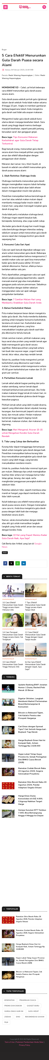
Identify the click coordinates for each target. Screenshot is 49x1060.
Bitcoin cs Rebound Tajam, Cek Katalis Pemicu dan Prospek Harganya (30, 715)
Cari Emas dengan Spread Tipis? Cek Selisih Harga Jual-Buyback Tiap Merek (32, 729)
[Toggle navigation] (5, 7)
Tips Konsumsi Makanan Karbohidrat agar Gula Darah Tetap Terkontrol (20, 140)
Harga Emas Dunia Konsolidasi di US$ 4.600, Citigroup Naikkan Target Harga (30, 800)
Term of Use (9, 1042)
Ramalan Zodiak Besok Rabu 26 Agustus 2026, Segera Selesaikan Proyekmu (32, 771)
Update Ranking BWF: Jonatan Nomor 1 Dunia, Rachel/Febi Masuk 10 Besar (32, 687)
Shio (18, 1017)
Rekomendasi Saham (34, 1017)
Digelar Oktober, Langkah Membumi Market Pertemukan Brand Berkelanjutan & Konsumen (32, 702)
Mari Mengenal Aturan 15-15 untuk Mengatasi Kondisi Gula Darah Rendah (22, 433)
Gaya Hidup (33, 1011)
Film (6, 1022)
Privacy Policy (24, 1045)
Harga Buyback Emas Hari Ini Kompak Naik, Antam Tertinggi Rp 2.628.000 (31, 743)
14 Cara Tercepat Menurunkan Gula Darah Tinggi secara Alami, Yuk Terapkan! (12, 636)
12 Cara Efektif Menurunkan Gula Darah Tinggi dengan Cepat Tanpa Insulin (35, 636)
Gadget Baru (33, 1006)
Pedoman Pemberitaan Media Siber (29, 1042)
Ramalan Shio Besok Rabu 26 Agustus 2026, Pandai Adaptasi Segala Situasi (32, 785)
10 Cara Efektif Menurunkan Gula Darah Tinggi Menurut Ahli (12, 664)
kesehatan (9, 1000)
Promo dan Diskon (13, 1006)
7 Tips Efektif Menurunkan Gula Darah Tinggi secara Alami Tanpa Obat (35, 606)
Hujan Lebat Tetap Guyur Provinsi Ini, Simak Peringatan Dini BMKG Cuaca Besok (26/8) (32, 758)
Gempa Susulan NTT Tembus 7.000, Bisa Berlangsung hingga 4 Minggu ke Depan (32, 813)
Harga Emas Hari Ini (13, 1011)
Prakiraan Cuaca (27, 1000)
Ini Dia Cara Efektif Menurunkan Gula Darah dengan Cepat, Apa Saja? (35, 666)
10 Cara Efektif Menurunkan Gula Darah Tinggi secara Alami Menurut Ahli (12, 606)
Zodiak (7, 1017)
